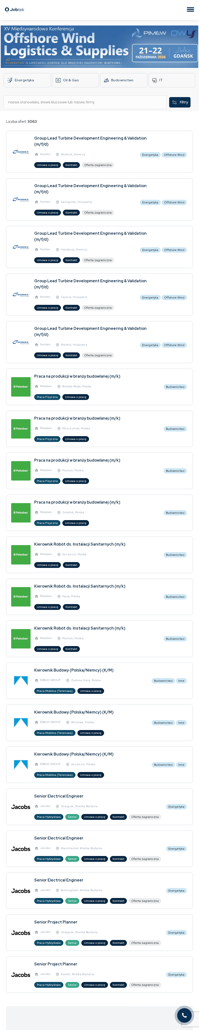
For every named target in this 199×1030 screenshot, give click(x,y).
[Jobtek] (14, 5)
